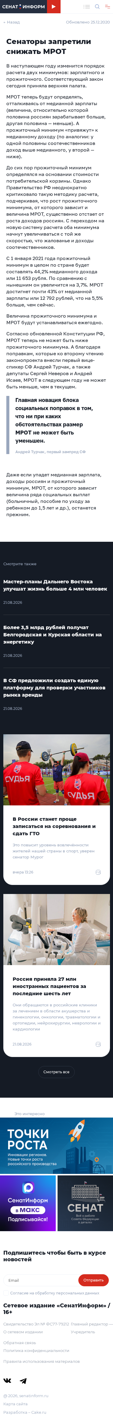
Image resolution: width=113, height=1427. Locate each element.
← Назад (11, 22)
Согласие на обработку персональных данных (54, 1293)
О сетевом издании (23, 1331)
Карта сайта (15, 1403)
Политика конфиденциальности (36, 1350)
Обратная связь (19, 1342)
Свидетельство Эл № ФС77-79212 (36, 1324)
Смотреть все (56, 1072)
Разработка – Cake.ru (24, 1412)
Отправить (93, 1280)
